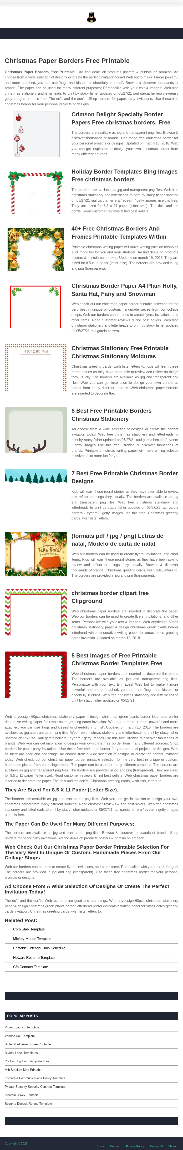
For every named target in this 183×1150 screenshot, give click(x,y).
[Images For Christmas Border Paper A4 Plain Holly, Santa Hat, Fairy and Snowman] (36, 305)
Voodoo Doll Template (20, 1036)
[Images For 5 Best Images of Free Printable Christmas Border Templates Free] (36, 675)
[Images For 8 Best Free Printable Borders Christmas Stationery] (36, 430)
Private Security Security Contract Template (35, 1086)
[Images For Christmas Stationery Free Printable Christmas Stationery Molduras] (36, 367)
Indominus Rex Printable (22, 1095)
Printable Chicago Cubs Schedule (39, 948)
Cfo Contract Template (30, 967)
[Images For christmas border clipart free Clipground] (36, 612)
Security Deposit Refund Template (28, 1103)
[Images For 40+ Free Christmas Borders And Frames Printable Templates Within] (36, 248)
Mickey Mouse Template (32, 939)
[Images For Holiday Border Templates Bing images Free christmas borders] (36, 191)
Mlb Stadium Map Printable (23, 1070)
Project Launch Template (22, 1027)
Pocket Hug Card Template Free (27, 1061)
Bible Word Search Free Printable (28, 1044)
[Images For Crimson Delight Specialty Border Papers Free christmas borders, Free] (36, 133)
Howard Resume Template (34, 957)
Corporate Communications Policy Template (35, 1078)
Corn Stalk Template (29, 929)
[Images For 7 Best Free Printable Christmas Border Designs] (36, 492)
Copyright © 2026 (16, 1143)
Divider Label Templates (21, 1053)
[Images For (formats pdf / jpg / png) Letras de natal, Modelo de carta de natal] (36, 555)
